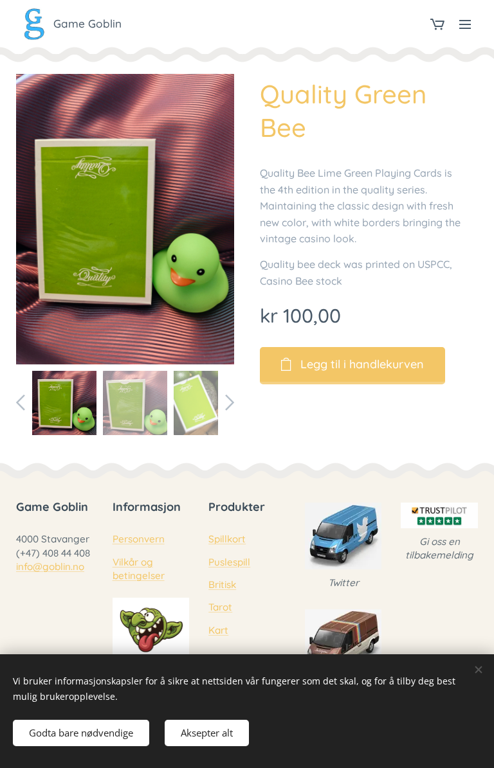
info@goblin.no (50, 566)
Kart (218, 630)
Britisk (222, 584)
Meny (465, 24)
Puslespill (229, 562)
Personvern (139, 539)
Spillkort (227, 539)
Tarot (220, 607)
